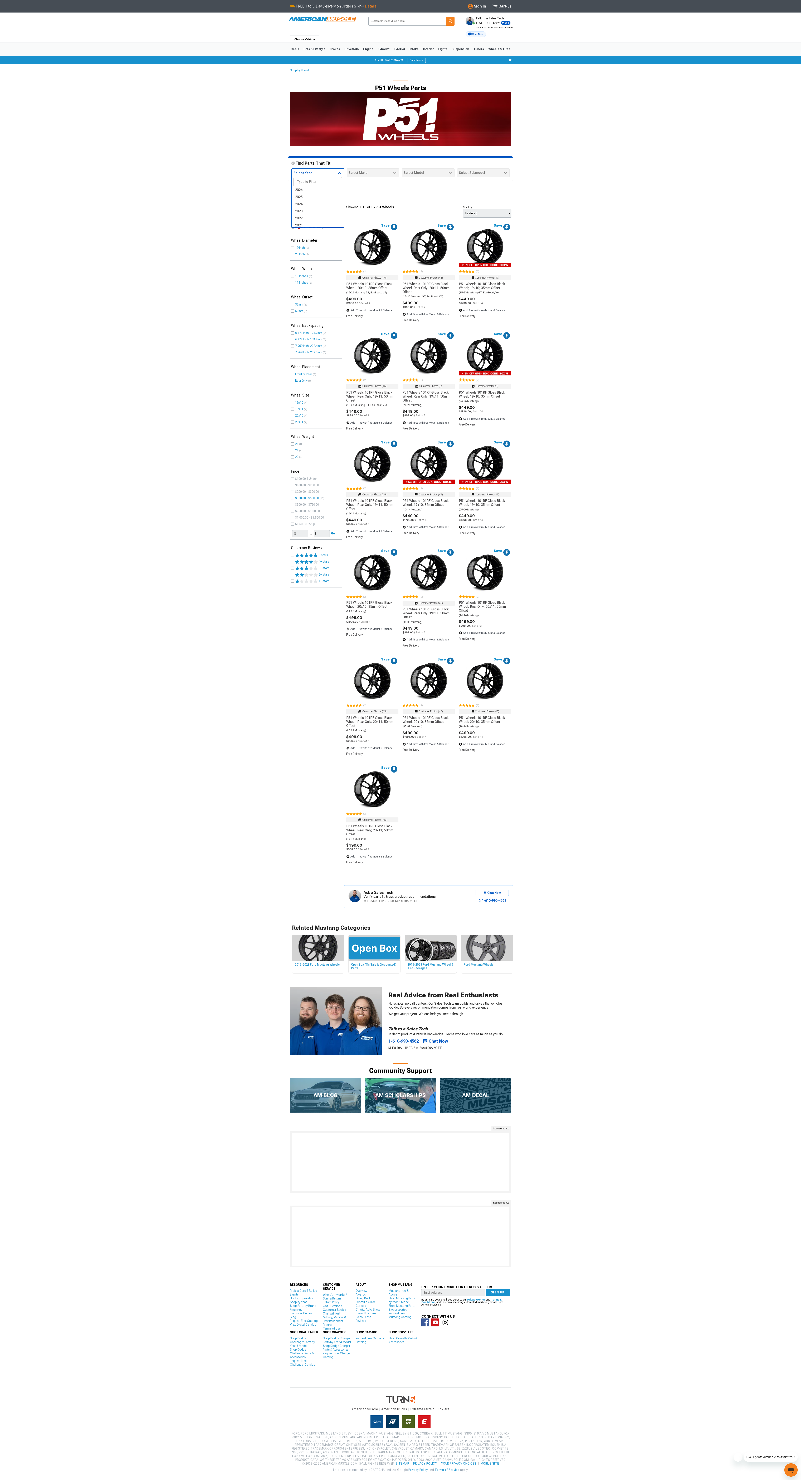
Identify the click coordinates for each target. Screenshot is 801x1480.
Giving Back (363, 1298)
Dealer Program (366, 1313)
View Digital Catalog (303, 1324)
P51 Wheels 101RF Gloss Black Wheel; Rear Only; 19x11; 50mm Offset (369, 396)
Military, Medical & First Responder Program (334, 1321)
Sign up (498, 1292)
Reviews (361, 1320)
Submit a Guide (365, 1302)
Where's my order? (335, 1294)
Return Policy (331, 1302)
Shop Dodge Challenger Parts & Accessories (302, 1353)
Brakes (335, 49)
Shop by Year (298, 1302)
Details (371, 6)
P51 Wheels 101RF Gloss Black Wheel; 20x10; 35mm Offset (369, 286)
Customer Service (334, 1309)
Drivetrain (351, 49)
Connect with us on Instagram (445, 1322)
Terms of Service (447, 1469)
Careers (361, 1305)
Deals (295, 49)
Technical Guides (301, 1313)
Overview (361, 1290)
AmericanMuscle (364, 1409)
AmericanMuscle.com (322, 19)
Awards (361, 1294)
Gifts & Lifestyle (314, 49)
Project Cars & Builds (303, 1290)
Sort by (467, 207)
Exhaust (383, 49)
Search (450, 21)
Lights (442, 49)
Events (294, 1294)
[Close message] (510, 60)
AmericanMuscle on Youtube (435, 1322)
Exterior (399, 49)
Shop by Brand (299, 70)
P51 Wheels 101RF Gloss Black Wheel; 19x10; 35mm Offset (482, 286)
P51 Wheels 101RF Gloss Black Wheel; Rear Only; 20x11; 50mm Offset (426, 288)
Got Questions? (333, 1306)
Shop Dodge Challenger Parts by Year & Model (302, 1342)
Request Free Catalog (304, 1320)
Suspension (460, 49)
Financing (296, 1309)
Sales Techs (363, 1317)
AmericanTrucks (394, 1409)
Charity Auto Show (368, 1309)
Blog (293, 1317)
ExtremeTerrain (422, 1409)
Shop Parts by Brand (303, 1305)
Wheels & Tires (499, 49)
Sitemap (402, 1463)
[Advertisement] (400, 1162)
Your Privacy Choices (458, 1463)
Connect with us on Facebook (425, 1322)
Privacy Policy (476, 1299)
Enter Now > (416, 60)
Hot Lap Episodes (301, 1298)
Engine (368, 49)
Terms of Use (331, 1328)
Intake (414, 49)
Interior (428, 49)
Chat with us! (331, 1313)
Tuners (479, 49)
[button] (476, 34)
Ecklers (444, 1409)
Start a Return (332, 1298)
